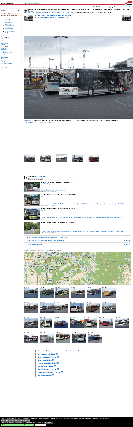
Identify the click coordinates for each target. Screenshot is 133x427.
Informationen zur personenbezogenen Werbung (15, 420)
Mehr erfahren (48, 422)
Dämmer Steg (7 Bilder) (46, 366)
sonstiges (3, 54)
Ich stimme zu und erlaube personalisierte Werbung (17, 425)
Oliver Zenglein (28, 122)
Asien (2, 40)
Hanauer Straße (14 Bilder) (47, 369)
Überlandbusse (52, 12)
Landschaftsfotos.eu (10, 31)
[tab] (77, 237)
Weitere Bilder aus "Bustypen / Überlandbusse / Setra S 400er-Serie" (47, 237)
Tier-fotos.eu (8, 32)
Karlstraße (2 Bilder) (45, 375)
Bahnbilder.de (8, 22)
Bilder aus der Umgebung (34, 244)
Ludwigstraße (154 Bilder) (47, 354)
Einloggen (117, 7)
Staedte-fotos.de (9, 30)
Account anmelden (126, 7)
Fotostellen (4, 60)
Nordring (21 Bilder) (45, 360)
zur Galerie (127, 237)
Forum (26, 3)
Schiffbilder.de (8, 27)
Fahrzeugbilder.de (9, 25)
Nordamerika (4, 43)
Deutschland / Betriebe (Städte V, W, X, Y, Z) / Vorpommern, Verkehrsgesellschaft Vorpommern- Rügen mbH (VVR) (94, 203)
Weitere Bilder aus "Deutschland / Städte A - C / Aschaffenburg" (45, 240)
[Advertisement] (62, 27)
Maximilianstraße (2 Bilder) (47, 363)
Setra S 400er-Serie (63, 12)
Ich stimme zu (40, 425)
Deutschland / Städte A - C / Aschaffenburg (53, 17)
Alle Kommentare (40, 176)
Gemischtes (4, 59)
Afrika (2, 39)
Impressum (37, 3)
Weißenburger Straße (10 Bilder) (49, 372)
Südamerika (4, 44)
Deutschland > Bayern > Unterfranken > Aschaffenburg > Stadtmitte (43, 251)
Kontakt (30, 3)
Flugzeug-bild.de (9, 28)
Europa (3, 42)
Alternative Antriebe (6, 52)
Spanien (3, 35)
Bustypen (44, 12)
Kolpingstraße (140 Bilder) (47, 357)
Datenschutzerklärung (6, 63)
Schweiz (3, 51)
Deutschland (4, 49)
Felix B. (43, 196)
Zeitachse (3, 61)
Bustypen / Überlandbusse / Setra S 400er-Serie (54, 15)
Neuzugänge (4, 57)
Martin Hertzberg (45, 184)
